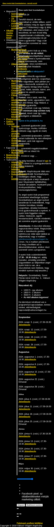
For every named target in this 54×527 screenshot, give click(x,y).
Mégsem (21, 505)
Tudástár (10, 124)
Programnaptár (13, 119)
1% (12, 18)
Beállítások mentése (34, 505)
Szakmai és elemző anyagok (15, 130)
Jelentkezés (24, 324)
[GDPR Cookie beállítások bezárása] (18, 508)
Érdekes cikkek (15, 137)
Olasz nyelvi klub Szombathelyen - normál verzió (20, 3)
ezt (46, 161)
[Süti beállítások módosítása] (18, 516)
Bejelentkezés (13, 155)
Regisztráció (12, 157)
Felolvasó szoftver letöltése (30, 523)
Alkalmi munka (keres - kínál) (9, 34)
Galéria (9, 121)
